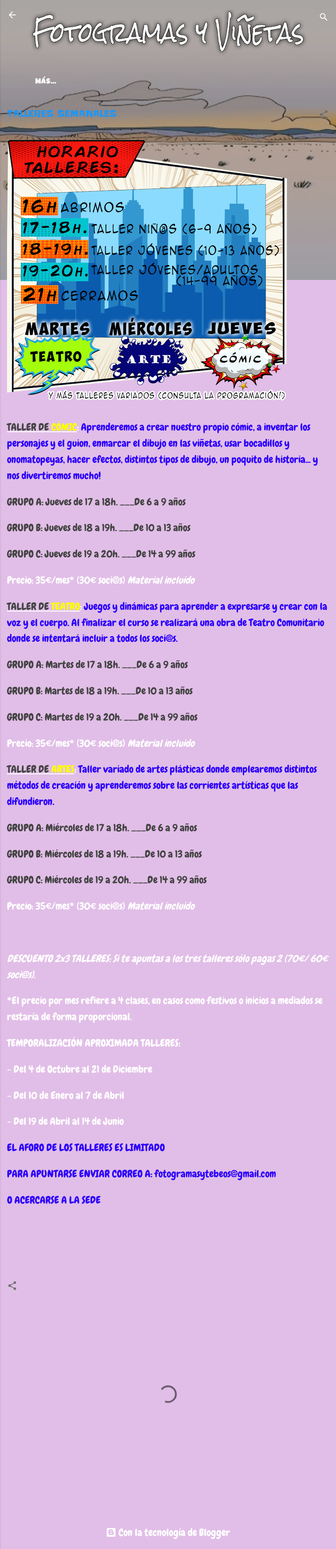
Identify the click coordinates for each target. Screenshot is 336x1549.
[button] (323, 115)
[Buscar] (323, 17)
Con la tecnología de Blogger (173, 1532)
